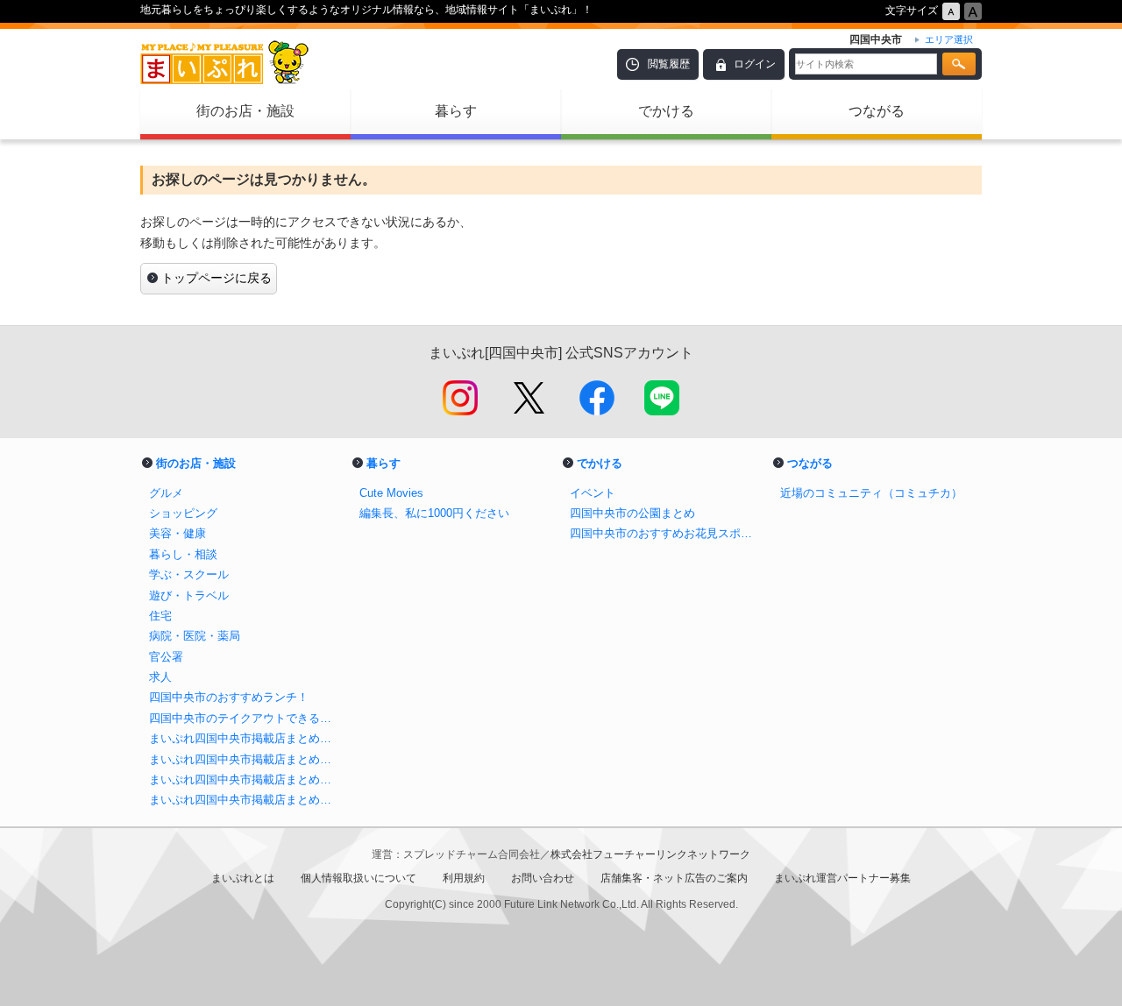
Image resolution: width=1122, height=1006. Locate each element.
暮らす (456, 110)
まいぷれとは (242, 878)
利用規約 (464, 878)
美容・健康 (177, 533)
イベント (592, 492)
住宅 (160, 615)
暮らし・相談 (183, 554)
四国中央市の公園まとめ (632, 513)
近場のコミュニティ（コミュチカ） (871, 492)
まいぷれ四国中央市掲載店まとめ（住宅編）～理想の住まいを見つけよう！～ (245, 799)
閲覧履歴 (669, 64)
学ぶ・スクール (189, 574)
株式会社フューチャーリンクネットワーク (650, 854)
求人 (160, 677)
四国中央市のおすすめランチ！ (229, 697)
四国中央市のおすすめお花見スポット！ (666, 533)
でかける (666, 110)
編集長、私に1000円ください (434, 513)
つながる (877, 110)
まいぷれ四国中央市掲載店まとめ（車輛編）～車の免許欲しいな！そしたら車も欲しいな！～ (245, 779)
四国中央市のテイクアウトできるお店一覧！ (245, 718)
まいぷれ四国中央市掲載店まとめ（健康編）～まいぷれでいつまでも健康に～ (245, 759)
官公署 (166, 656)
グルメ (166, 492)
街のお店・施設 (245, 110)
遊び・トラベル (189, 595)
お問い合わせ (542, 878)
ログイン (755, 64)
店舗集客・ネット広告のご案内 (674, 878)
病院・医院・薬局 (194, 635)
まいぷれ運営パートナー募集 (842, 878)
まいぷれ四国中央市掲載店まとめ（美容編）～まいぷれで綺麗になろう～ (245, 738)
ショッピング (183, 513)
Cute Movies (391, 492)
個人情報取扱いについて (358, 878)
